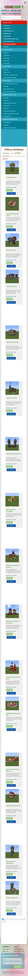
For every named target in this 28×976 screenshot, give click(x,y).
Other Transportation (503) (11, 113)
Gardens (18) (6, 55)
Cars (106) (5, 98)
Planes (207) (6, 105)
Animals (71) (6, 72)
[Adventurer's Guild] (12, 388)
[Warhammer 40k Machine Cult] (12, 703)
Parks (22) (5, 53)
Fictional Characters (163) (10, 83)
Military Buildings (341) (9, 44)
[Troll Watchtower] (12, 167)
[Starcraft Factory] (12, 240)
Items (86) (5, 86)
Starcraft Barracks (11, 286)
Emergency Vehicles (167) (9, 103)
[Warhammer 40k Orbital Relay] (12, 667)
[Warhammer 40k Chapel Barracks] (12, 759)
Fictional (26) (6, 33)
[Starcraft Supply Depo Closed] (12, 203)
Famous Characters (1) (9, 91)
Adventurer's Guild (11, 398)
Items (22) (5, 125)
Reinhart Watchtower (12, 897)
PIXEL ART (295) (7, 80)
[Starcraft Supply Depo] (12, 332)
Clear (6, 158)
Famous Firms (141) (8, 31)
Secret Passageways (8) (9, 127)
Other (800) (6, 63)
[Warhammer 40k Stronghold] (12, 499)
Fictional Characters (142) (10, 75)
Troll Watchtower (11, 177)
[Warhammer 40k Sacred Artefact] (12, 555)
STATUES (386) (6, 66)
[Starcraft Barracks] (12, 276)
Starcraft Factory (11, 250)
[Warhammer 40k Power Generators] (12, 611)
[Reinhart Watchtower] (12, 887)
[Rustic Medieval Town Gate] (12, 443)
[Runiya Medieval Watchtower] (12, 851)
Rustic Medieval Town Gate (13, 453)
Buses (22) (5, 108)
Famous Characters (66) (9, 77)
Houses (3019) (6, 36)
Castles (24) (6, 25)
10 (24, 919)
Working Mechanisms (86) (10, 119)
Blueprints (11, 193)
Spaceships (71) (7, 116)
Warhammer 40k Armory (13, 805)
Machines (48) (6, 122)
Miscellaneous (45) (8, 89)
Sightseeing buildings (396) (10, 38)
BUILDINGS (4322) (7, 22)
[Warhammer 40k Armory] (12, 795)
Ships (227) (6, 100)
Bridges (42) (6, 58)
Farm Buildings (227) (8, 41)
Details (9, 190)
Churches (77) (6, 28)
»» (5, 921)
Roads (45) (6, 60)
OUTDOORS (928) (7, 49)
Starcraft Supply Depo (12, 342)
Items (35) (5, 69)
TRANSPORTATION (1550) (9, 94)
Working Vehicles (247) (9, 111)
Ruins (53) (5, 46)
